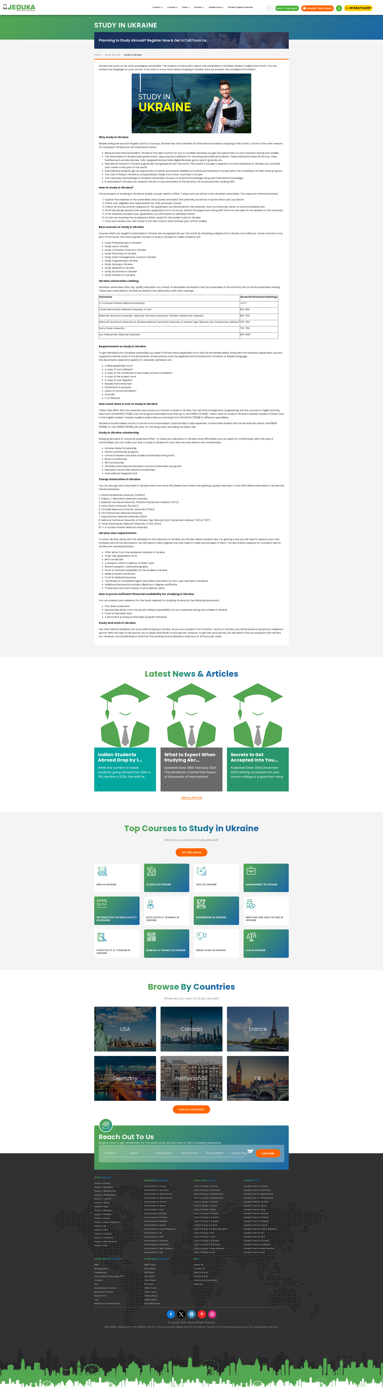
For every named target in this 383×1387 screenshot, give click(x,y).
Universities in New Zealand (158, 1248)
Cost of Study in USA (204, 1236)
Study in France (103, 1183)
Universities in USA (154, 1236)
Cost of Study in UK (204, 1233)
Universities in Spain (155, 1205)
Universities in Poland (155, 1213)
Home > (99, 54)
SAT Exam (149, 1276)
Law (96, 1299)
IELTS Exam (150, 1268)
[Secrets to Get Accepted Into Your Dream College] (232, 785)
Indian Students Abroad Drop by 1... (120, 757)
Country (156, 7)
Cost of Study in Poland (206, 1213)
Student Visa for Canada (256, 1240)
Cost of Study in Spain (205, 1205)
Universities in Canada (156, 1240)
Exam (184, 7)
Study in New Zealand (106, 1241)
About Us (198, 1264)
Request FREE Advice (319, 8)
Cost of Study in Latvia (205, 1225)
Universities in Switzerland (157, 1198)
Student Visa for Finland (256, 1217)
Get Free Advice (191, 852)
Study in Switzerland (105, 1195)
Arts (97, 1284)
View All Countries (191, 1109)
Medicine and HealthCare (107, 1303)
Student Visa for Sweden (256, 1221)
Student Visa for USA (254, 1236)
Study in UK (100, 1226)
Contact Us (199, 1268)
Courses (171, 7)
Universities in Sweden (156, 1221)
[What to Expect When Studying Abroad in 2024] (165, 785)
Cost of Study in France (206, 1186)
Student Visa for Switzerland (258, 1198)
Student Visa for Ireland (256, 1201)
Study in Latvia (102, 1218)
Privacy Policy (201, 1276)
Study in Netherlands (105, 1191)
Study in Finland (103, 1210)
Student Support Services (240, 7)
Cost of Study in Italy (205, 1209)
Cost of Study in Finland (206, 1217)
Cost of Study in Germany (207, 1190)
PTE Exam (149, 1284)
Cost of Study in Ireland (206, 1201)
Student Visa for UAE (254, 1252)
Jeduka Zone (214, 7)
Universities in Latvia (155, 1225)
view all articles (191, 797)
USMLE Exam (150, 1288)
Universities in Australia (156, 1244)
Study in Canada (103, 1233)
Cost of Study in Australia (207, 1244)
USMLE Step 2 (151, 1295)
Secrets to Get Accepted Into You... (254, 757)
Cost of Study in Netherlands (209, 1194)
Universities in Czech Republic (160, 1229)
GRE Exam (149, 1272)
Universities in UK (153, 1233)
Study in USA (101, 1230)
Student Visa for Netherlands (258, 1194)
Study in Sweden (103, 1214)
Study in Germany (104, 1187)
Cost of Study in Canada (206, 1240)
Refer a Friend (201, 1272)
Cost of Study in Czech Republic (210, 1229)
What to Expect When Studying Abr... (190, 757)
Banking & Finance (104, 1292)
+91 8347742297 (360, 8)
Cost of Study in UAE (204, 1252)
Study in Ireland (103, 1199)
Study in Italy (101, 1206)
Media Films (101, 1295)
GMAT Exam (150, 1264)
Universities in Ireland (155, 1201)
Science (99, 1280)
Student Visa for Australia (257, 1244)
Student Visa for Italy (255, 1209)
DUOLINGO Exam (152, 1303)
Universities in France (155, 1186)
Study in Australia (104, 1237)
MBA (97, 1264)
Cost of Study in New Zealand (209, 1248)
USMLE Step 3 (151, 1299)
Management (101, 1268)
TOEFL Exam (150, 1280)
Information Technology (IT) (109, 1276)
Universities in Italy (154, 1209)
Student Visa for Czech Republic (260, 1229)
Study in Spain (102, 1202)
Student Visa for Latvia (255, 1225)
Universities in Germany (156, 1190)
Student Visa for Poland (256, 1213)
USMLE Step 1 (150, 1292)
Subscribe (268, 1153)
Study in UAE (101, 1245)
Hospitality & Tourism (106, 1288)
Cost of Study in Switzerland (208, 1198)
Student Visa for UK (254, 1233)
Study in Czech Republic (107, 1222)
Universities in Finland (155, 1217)
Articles (198, 7)
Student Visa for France (256, 1186)
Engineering (101, 1272)
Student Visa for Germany (257, 1190)
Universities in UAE (153, 1252)
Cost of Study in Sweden (206, 1221)
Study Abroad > (114, 54)
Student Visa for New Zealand (259, 1248)
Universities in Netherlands (158, 1194)
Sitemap (198, 1284)
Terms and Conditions (205, 1280)
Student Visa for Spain (255, 1205)
